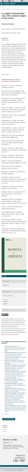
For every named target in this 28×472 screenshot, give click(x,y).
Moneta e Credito (9, 3)
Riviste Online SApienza (7, 468)
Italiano (4, 431)
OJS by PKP (20, 470)
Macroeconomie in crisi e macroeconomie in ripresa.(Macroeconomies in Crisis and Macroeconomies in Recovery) (15, 355)
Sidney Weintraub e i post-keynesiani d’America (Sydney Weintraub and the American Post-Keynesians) (15, 373)
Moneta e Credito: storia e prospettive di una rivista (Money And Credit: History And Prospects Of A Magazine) (15, 408)
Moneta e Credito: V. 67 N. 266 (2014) (15, 390)
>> (9, 414)
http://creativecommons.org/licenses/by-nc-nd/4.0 (13, 328)
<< (2, 414)
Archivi (8, 9)
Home (3, 9)
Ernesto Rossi (20, 360)
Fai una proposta (8, 419)
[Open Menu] (1, 3)
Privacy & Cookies (18, 468)
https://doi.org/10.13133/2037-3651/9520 (14, 29)
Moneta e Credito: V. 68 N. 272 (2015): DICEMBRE (15, 381)
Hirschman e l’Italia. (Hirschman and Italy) (14, 389)
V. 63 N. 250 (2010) (15, 9)
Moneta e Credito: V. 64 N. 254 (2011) (15, 357)
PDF (5, 276)
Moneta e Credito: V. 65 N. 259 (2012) (14, 368)
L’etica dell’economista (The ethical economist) (15, 347)
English (4, 429)
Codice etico (13, 470)
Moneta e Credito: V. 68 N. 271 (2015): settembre (15, 376)
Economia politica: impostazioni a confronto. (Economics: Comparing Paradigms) (15, 366)
